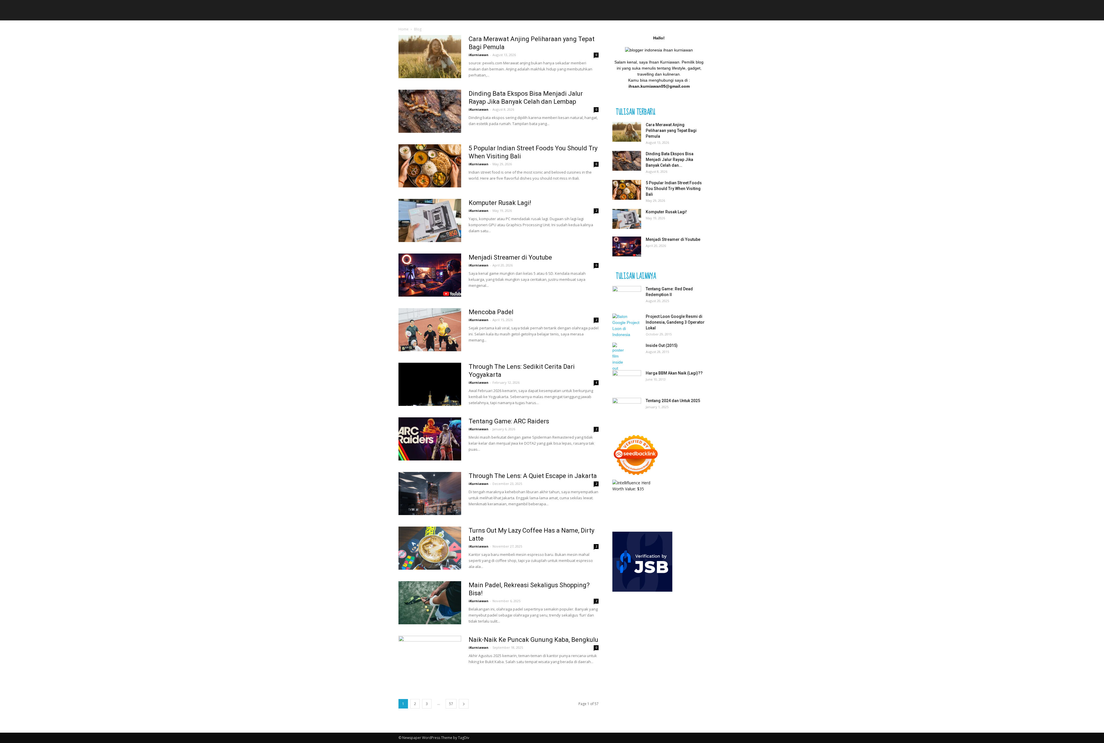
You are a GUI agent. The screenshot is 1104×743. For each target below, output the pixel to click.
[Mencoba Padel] (429, 329)
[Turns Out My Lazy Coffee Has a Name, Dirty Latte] (429, 548)
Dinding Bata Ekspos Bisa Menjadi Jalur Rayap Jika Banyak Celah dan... (669, 159)
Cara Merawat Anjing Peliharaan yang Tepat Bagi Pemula (671, 130)
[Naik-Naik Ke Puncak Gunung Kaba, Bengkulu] (429, 657)
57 (451, 703)
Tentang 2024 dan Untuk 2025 (673, 400)
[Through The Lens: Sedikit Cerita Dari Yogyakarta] (429, 384)
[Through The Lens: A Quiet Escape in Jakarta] (429, 493)
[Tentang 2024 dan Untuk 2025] (626, 408)
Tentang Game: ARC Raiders (509, 421)
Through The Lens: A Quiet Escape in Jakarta (533, 475)
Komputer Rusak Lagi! (500, 202)
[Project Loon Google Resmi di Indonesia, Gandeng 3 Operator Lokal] (626, 326)
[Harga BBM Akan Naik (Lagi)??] (626, 378)
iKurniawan (478, 55)
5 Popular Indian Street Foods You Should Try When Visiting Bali (674, 189)
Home (403, 29)
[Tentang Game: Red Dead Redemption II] (626, 296)
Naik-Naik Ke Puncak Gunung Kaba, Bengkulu (533, 639)
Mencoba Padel (491, 312)
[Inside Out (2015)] (620, 357)
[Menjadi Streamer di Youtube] (429, 275)
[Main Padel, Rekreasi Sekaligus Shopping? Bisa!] (429, 602)
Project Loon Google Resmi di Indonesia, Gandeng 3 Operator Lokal (675, 322)
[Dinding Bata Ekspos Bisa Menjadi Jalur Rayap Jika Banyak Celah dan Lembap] (429, 111)
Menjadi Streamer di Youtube (510, 257)
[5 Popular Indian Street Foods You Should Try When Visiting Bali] (429, 165)
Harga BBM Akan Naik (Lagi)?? (674, 373)
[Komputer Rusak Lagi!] (429, 220)
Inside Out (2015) (662, 345)
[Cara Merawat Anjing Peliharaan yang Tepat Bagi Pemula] (429, 56)
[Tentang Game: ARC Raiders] (429, 438)
